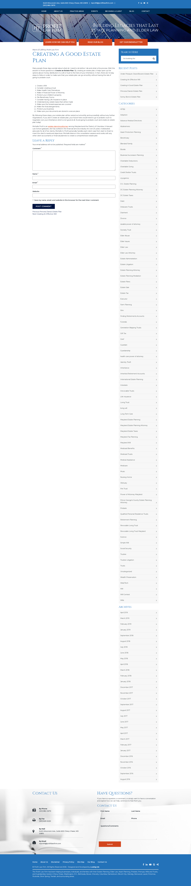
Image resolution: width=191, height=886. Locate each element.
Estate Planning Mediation (130, 276)
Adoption (123, 115)
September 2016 (126, 774)
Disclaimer (55, 862)
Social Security (126, 548)
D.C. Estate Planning (128, 184)
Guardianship (125, 351)
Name (35, 174)
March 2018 (124, 670)
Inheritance (124, 368)
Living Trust (124, 402)
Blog (131, 11)
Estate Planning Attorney (130, 270)
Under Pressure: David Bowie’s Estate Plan (136, 74)
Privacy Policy (68, 862)
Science (123, 537)
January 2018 (125, 682)
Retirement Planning (128, 520)
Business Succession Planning (132, 155)
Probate (123, 508)
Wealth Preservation (128, 577)
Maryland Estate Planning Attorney (134, 425)
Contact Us (102, 862)
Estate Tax (124, 293)
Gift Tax (123, 333)
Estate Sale (124, 287)
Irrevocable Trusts (127, 391)
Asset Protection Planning (130, 132)
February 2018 (125, 676)
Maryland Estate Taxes (129, 431)
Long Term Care (126, 414)
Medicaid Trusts (126, 454)
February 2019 (125, 624)
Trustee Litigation (127, 560)
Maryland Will (125, 443)
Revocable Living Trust (129, 525)
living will (123, 408)
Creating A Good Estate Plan (131, 85)
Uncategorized (126, 571)
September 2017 (126, 705)
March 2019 (124, 618)
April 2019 (124, 613)
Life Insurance (125, 397)
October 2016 (125, 768)
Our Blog (91, 862)
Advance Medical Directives (131, 121)
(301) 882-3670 (49, 5)
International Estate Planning (131, 379)
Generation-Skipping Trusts (130, 328)
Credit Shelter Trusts (128, 172)
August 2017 (125, 710)
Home (43, 11)
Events (94, 11)
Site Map (80, 862)
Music (122, 471)
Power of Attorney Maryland (131, 494)
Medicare (124, 466)
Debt (122, 201)
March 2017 (124, 739)
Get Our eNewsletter (131, 42)
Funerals (123, 322)
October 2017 (125, 699)
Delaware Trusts (126, 207)
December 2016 (126, 756)
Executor (123, 299)
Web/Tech (124, 583)
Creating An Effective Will (130, 80)
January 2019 (125, 630)
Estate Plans (125, 282)
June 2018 (124, 653)
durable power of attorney (130, 224)
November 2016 (126, 762)
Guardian (123, 345)
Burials (122, 149)
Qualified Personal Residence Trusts (134, 514)
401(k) (122, 109)
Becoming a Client (113, 11)
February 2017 (125, 745)
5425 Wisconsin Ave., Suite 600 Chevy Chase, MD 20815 (65, 3)
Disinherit (124, 213)
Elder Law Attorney (127, 253)
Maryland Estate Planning (130, 420)
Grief (122, 339)
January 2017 (125, 751)
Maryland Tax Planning (129, 437)
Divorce (123, 218)
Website (35, 191)
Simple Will (124, 543)
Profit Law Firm (53, 50)
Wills (122, 600)
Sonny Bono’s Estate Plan (130, 97)
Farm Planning (126, 305)
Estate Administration (128, 259)
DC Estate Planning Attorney (131, 190)
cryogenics (124, 178)
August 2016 (125, 779)
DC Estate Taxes (126, 195)
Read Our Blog (95, 42)
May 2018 (124, 659)
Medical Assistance (127, 460)
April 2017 (124, 733)
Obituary (123, 483)
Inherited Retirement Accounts (132, 374)
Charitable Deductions (129, 161)
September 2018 (126, 636)
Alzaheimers (125, 126)
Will (121, 589)
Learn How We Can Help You (60, 42)
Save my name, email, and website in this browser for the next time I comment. (66, 200)
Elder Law (124, 247)
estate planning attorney (58, 126)
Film (122, 310)
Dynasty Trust (125, 230)
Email (35, 183)
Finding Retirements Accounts (132, 316)
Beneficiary (124, 138)
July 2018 (124, 647)
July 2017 (123, 716)
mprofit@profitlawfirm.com (102, 3)
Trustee (123, 554)
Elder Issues (125, 241)
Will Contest (125, 594)
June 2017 (124, 722)
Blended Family (126, 144)
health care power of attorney (131, 356)
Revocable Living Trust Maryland (132, 531)
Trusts (122, 566)
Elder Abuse (125, 236)
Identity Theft (125, 362)
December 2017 (126, 687)
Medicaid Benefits (127, 448)
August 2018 (125, 641)
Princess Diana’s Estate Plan (131, 91)
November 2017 (126, 693)
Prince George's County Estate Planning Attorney (136, 501)
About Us (58, 11)
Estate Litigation (126, 264)
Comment (37, 148)
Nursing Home (126, 477)
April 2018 (124, 664)
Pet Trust (124, 489)
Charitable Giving (126, 167)
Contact (146, 11)
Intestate (124, 385)
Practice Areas (77, 11)
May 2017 (124, 728)
